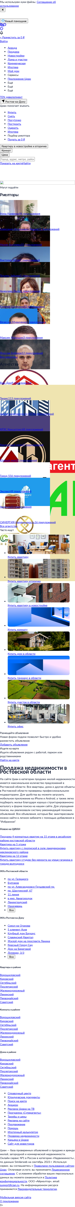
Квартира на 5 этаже (13, 844)
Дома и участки (17, 59)
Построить (14, 124)
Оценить (13, 128)
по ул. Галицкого (18, 879)
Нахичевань (15, 906)
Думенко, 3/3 (16, 952)
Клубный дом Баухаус (21, 933)
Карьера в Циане (18, 1140)
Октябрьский (8, 982)
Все (11, 910)
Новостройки (16, 55)
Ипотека (13, 67)
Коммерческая (17, 63)
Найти (27, 163)
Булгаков (13, 883)
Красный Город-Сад (20, 945)
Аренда (12, 48)
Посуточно (14, 120)
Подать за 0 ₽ (16, 139)
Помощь (13, 1128)
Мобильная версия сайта (15, 1197)
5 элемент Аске (17, 929)
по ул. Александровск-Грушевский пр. (31, 886)
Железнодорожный (12, 990)
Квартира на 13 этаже (14, 856)
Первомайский (9, 998)
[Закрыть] (2, 10)
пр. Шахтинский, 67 (20, 890)
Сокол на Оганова (19, 925)
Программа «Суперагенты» (24, 1112)
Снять (11, 116)
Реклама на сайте (18, 1120)
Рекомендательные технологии (37, 1189)
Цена (5, 154)
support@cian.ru (9, 1185)
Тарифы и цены (17, 1116)
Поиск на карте (17, 1101)
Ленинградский (17, 902)
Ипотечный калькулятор (23, 1132)
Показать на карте (11, 163)
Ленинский (7, 994)
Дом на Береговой (19, 949)
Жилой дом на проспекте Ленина (29, 941)
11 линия (13, 894)
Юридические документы (24, 1097)
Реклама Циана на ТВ (21, 1109)
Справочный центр (19, 1093)
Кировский (6, 979)
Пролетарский (9, 986)
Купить (12, 112)
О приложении (9, 1201)
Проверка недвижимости (23, 1136)
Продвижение (16, 1124)
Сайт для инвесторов (21, 1143)
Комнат (6, 150)
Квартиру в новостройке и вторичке (24, 146)
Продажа (13, 51)
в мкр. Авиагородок (20, 898)
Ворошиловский (10, 975)
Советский (6, 1002)
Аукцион (13, 1105)
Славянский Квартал (20, 937)
